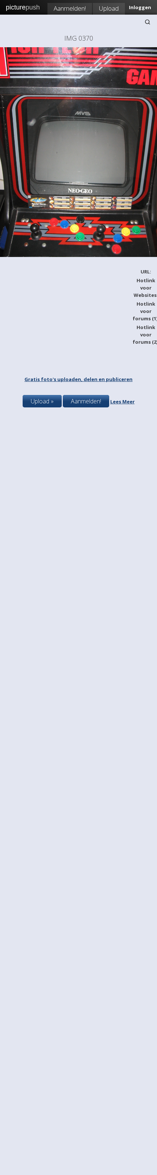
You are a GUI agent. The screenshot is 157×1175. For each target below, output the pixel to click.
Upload (109, 8)
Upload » (42, 401)
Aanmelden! (70, 8)
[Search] (147, 22)
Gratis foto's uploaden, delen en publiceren (78, 379)
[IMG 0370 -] (78, 255)
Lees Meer (122, 401)
